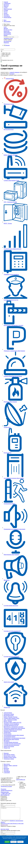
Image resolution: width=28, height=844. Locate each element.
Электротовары (10, 78)
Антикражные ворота (9, 736)
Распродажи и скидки (9, 756)
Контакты (6, 4)
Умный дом (7, 747)
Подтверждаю (7, 41)
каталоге (12, 73)
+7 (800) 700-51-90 (5, 793)
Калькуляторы (7, 17)
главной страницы (14, 72)
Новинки (6, 753)
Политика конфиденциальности (6, 789)
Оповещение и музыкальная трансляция (14, 529)
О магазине (7, 772)
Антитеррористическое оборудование (14, 478)
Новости (6, 6)
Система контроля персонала (11, 656)
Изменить (6, 42)
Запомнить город (8, 38)
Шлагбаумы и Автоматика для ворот (13, 325)
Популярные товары (9, 754)
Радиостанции (7, 733)
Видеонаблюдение (9, 715)
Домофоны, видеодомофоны (11, 274)
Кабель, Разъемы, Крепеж (10, 155)
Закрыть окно (4, 824)
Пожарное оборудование (10, 401)
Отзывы (6, 10)
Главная (6, 2)
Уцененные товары (9, 714)
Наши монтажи (8, 9)
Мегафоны (6, 740)
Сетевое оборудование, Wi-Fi (11, 180)
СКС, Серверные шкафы (10, 202)
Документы (7, 16)
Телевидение (7, 732)
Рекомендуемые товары (10, 757)
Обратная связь (5, 792)
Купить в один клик (18, 823)
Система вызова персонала (11, 605)
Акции (5, 13)
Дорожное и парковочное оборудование (14, 350)
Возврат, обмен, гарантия (10, 765)
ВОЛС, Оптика (8, 721)
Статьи (5, 7)
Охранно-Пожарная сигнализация (13, 376)
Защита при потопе (9, 746)
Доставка (6, 14)
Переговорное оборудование (11, 554)
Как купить (7, 764)
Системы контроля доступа (11, 300)
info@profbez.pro (20, 779)
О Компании (7, 3)
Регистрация (7, 21)
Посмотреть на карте (6, 786)
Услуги (5, 11)
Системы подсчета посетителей (12, 631)
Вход (5, 20)
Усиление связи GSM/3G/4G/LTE (12, 249)
